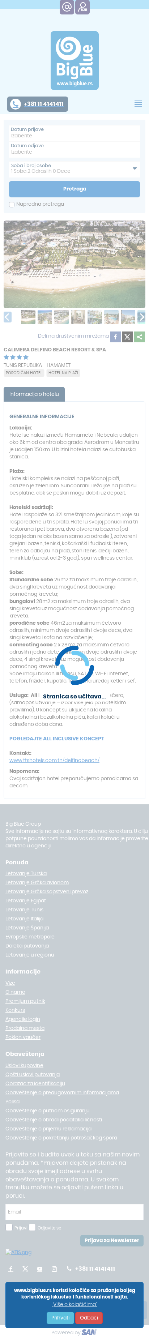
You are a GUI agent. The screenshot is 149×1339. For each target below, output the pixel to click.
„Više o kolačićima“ (74, 1304)
